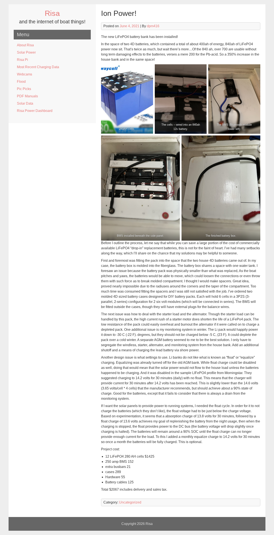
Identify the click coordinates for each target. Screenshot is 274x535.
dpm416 (153, 26)
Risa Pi (22, 60)
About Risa (25, 45)
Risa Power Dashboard (34, 111)
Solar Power (26, 52)
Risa (52, 13)
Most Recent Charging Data (38, 67)
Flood (21, 81)
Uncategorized (130, 502)
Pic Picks (24, 89)
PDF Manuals (27, 96)
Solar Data (25, 103)
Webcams (24, 74)
